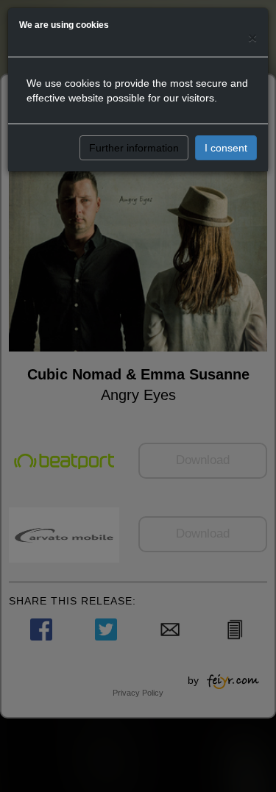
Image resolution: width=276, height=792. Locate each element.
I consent (226, 148)
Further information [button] (134, 148)
